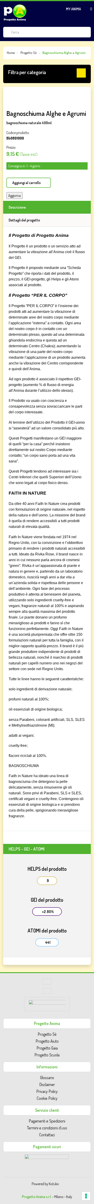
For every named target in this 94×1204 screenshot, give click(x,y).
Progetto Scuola (47, 1054)
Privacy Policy (47, 1091)
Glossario (47, 1077)
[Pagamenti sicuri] (47, 1160)
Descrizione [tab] (17, 207)
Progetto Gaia (47, 1047)
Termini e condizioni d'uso (47, 1127)
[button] (47, 73)
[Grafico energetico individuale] (47, 982)
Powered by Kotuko (45, 1184)
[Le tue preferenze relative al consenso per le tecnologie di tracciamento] (86, 1196)
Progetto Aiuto (47, 1041)
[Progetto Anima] (15, 12)
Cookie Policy (47, 1098)
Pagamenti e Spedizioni (47, 1120)
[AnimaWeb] (47, 1005)
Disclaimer (47, 1084)
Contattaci (47, 1134)
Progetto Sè (47, 1034)
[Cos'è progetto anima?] (47, 992)
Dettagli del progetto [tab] (24, 220)
